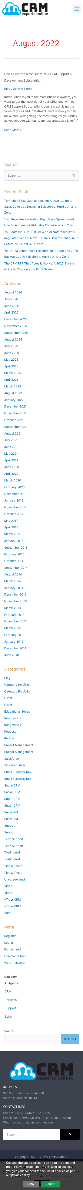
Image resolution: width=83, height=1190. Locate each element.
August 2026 (13, 292)
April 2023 (11, 379)
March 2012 (12, 628)
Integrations (12, 718)
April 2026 (11, 312)
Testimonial (12, 852)
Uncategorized (14, 879)
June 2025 (11, 352)
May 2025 (11, 359)
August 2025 (13, 339)
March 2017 (12, 534)
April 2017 (11, 527)
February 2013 (14, 614)
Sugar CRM (12, 798)
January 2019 (13, 500)
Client (8, 698)
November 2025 (15, 326)
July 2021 (11, 440)
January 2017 (13, 541)
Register (10, 936)
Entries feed (12, 949)
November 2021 (15, 413)
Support (10, 825)
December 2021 (15, 406)
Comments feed (15, 956)
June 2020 (11, 467)
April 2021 (11, 460)
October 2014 (14, 561)
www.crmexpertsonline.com (32, 1122)
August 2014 (13, 574)
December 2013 (15, 594)
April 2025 (11, 366)
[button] (77, 9)
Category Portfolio (17, 684)
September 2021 (15, 426)
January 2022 (13, 400)
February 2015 (14, 554)
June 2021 (11, 446)
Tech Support (13, 839)
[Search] (70, 1134)
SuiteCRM (11, 812)
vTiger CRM (12, 899)
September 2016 (16, 547)
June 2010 (11, 655)
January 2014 (13, 588)
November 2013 (15, 601)
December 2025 (15, 319)
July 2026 (11, 299)
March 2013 (12, 608)
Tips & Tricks (13, 866)
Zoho (7, 913)
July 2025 (11, 346)
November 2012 (15, 621)
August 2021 (13, 433)
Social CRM (12, 785)
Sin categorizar (14, 765)
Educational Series (17, 711)
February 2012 (14, 635)
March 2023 (12, 386)
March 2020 (12, 480)
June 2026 (11, 306)
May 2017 (11, 520)
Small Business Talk (17, 772)
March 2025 (12, 373)
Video (8, 886)
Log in (8, 942)
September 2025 (16, 332)
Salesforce (11, 758)
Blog (7, 88)
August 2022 (13, 393)
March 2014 (12, 581)
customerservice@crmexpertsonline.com (42, 1118)
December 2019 (15, 494)
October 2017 (13, 514)
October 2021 (13, 420)
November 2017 (15, 507)
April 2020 (11, 473)
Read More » (13, 130)
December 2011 (15, 648)
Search (9, 1031)
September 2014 (16, 567)
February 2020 (14, 487)
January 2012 (13, 641)
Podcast (10, 731)
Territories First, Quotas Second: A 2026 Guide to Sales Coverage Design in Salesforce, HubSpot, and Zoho (40, 206)
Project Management (18, 745)
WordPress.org (14, 962)
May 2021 (11, 453)
